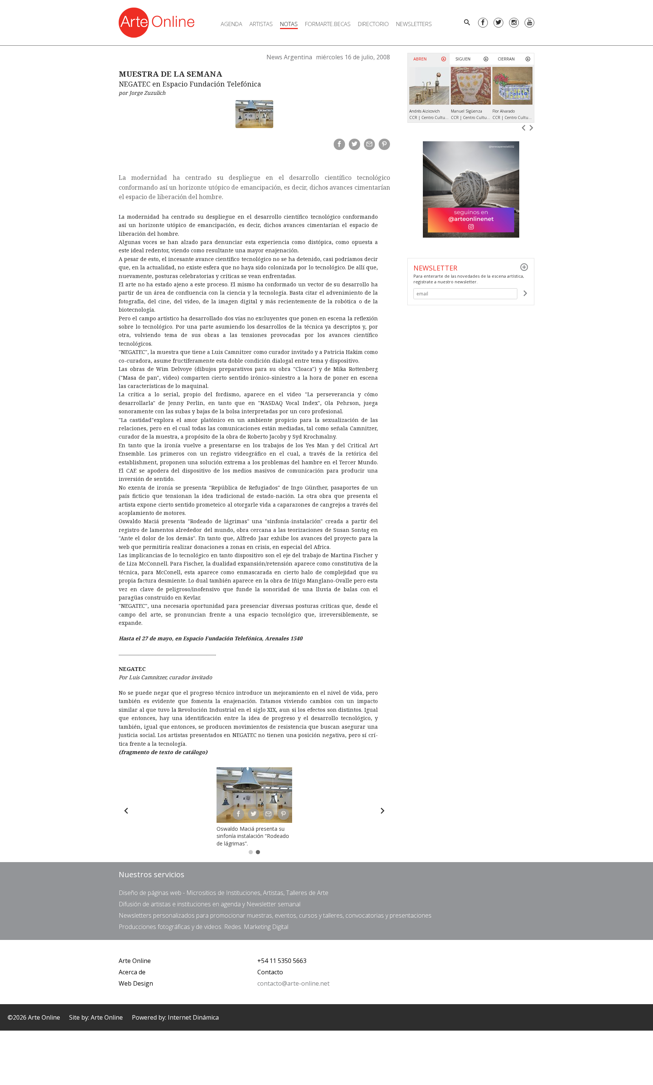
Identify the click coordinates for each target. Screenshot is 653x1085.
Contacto (270, 972)
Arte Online (135, 961)
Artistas (261, 24)
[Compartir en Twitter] (354, 144)
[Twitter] (498, 23)
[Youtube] (529, 23)
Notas (289, 24)
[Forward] (382, 810)
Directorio (373, 24)
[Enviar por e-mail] (369, 144)
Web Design (136, 983)
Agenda (231, 24)
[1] (525, 293)
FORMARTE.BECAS (328, 24)
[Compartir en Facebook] (339, 144)
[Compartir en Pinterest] (384, 144)
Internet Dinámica (193, 1017)
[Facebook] (483, 23)
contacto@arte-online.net (293, 983)
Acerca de (132, 972)
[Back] (126, 810)
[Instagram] (514, 23)
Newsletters (414, 24)
